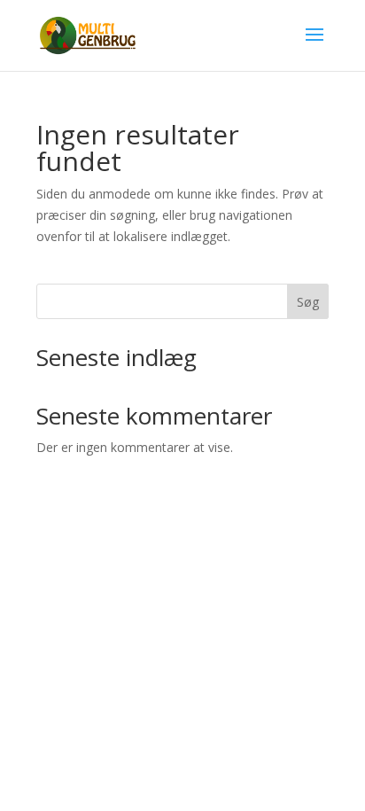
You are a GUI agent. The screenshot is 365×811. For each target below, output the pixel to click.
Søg (308, 301)
